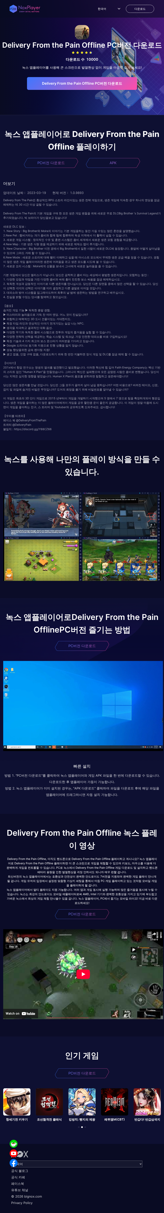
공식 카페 (18, 1177)
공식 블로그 (19, 1171)
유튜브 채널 (19, 1190)
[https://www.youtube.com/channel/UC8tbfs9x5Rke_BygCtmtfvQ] (14, 1153)
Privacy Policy (22, 1203)
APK (113, 163)
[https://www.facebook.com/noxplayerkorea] (14, 1163)
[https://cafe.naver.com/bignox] (14, 1144)
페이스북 (17, 1184)
